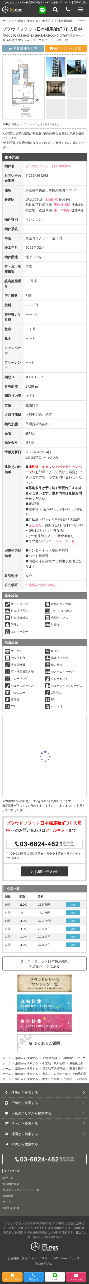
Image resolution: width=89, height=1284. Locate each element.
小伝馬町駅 (79, 1073)
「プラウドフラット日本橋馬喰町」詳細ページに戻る (44, 963)
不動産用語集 (43, 1263)
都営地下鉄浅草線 (53, 1068)
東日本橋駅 (62, 210)
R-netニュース (70, 1258)
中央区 (46, 21)
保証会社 (35, 525)
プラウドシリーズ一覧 (58, 541)
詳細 (73, 904)
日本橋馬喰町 (63, 21)
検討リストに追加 (67, 48)
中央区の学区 (50, 1079)
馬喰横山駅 (62, 205)
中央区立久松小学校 (40, 585)
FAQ (55, 1258)
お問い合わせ (46, 871)
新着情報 (8, 1196)
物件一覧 (8, 1178)
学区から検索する (26, 1079)
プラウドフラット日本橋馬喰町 (48, 166)
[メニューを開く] (81, 9)
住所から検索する (26, 21)
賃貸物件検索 (10, 1184)
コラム (6, 1202)
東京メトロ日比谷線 (55, 1073)
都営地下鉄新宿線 (53, 1063)
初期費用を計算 (24, 48)
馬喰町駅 (51, 199)
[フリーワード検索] (55, 9)
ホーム (6, 21)
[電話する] (68, 9)
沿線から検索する (26, 1058)
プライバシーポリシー (36, 1258)
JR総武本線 (49, 1058)
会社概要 (13, 1258)
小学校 (68, 1079)
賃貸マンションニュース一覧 (20, 1190)
